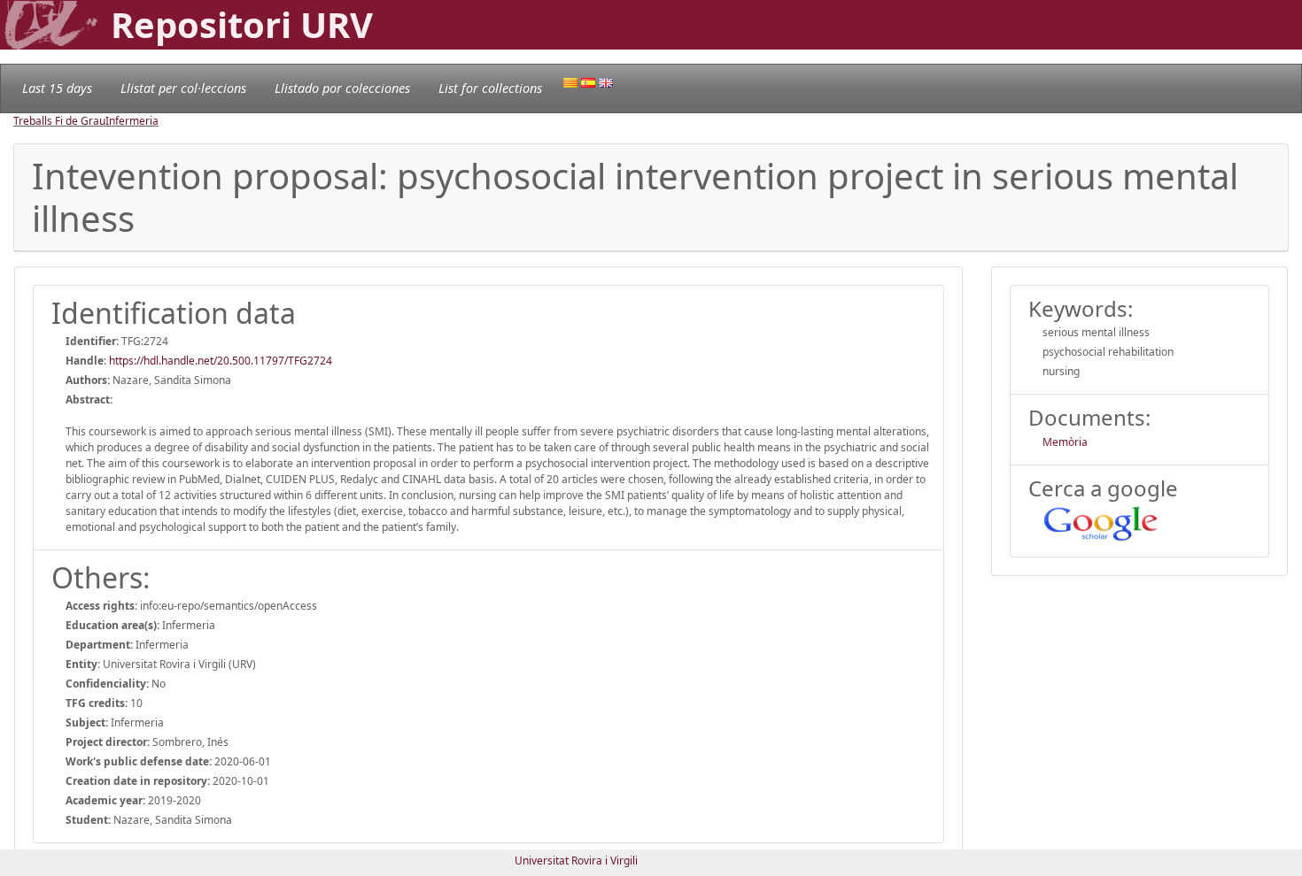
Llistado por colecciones (342, 88)
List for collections (490, 88)
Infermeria (132, 120)
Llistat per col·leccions (183, 88)
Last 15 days (57, 88)
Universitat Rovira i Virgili (576, 860)
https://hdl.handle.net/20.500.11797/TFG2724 (220, 360)
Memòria (1065, 442)
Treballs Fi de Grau (59, 120)
